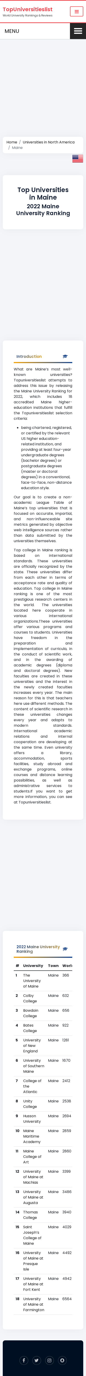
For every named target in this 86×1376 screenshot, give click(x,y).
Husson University (32, 1118)
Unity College (30, 1104)
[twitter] (37, 1360)
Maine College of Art (32, 1157)
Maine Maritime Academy (32, 1136)
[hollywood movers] (62, 1360)
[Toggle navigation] (76, 11)
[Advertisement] (43, 83)
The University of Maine (32, 981)
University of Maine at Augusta (33, 1197)
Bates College (30, 1028)
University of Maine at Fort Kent (33, 1284)
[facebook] (24, 1360)
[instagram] (49, 1360)
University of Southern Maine (33, 1066)
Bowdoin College (30, 1013)
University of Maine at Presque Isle (33, 1261)
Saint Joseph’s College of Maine (32, 1235)
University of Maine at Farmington (33, 1304)
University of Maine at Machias (33, 1177)
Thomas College (30, 1215)
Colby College (30, 998)
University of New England (32, 1046)
